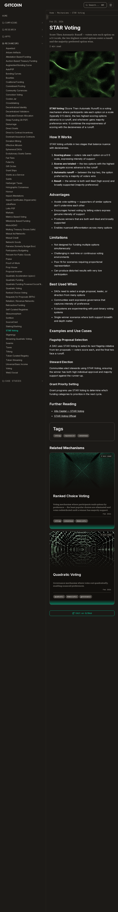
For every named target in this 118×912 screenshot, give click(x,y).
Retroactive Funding (15, 305)
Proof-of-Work (13, 263)
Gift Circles (11, 166)
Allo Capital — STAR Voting (69, 411)
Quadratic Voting (14, 288)
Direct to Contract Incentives (19, 132)
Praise (9, 259)
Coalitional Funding (15, 82)
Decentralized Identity (16, 107)
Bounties (10, 78)
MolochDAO (11, 225)
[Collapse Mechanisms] (42, 43)
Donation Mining (13, 141)
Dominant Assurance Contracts (20, 136)
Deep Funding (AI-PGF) (17, 120)
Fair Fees (10, 158)
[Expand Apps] (42, 36)
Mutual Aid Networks (15, 233)
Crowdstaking (12, 103)
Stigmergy (11, 334)
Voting (9, 368)
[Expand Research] (42, 29)
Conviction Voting (14, 94)
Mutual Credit (12, 238)
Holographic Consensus (17, 187)
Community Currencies (16, 90)
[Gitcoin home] (13, 5)
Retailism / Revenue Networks (20, 301)
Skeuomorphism (13, 313)
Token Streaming (14, 360)
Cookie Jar (11, 99)
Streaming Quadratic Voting (19, 339)
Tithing (9, 351)
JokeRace (11, 204)
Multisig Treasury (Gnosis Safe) (21, 229)
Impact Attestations (15, 196)
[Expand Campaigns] (42, 22)
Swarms (9, 343)
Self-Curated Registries (17, 309)
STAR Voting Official (65, 416)
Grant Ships (11, 170)
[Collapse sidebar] (47, 17)
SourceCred (12, 322)
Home (5, 16)
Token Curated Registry (17, 355)
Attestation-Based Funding (18, 57)
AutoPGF (10, 69)
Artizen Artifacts (13, 52)
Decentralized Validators (17, 111)
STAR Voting (12, 330)
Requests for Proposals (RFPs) (20, 297)
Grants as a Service (15, 175)
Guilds (9, 179)
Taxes (9, 347)
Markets (10, 212)
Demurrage (11, 124)
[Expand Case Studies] (42, 381)
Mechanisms (63, 13)
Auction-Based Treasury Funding (21, 61)
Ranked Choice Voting (16, 292)
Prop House (11, 267)
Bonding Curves (13, 73)
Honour (9, 191)
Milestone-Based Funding (18, 221)
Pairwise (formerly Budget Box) (21, 246)
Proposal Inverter (14, 271)
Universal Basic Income (17, 364)
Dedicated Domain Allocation (19, 115)
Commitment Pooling (15, 86)
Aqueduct (10, 48)
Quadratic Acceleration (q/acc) (20, 276)
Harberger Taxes (14, 183)
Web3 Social (12, 372)
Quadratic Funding (14, 280)
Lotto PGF (10, 208)
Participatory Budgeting (17, 250)
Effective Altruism (14, 145)
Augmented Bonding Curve (19, 65)
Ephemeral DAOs (14, 149)
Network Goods (13, 242)
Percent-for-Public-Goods (18, 254)
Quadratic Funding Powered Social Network (25, 284)
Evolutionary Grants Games (18, 153)
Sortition (10, 318)
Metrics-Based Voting (16, 217)
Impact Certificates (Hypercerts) (21, 200)
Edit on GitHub (84, 613)
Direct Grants (12, 128)
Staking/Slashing (14, 326)
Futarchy (10, 162)
